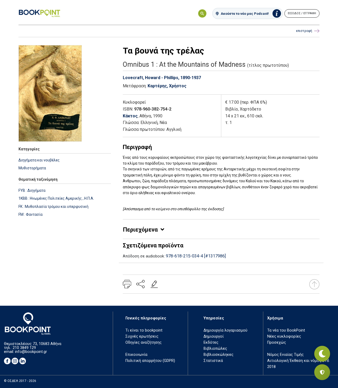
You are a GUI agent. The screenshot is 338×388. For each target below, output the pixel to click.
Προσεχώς (276, 342)
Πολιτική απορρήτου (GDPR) (150, 360)
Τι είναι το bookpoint (143, 330)
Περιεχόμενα (140, 229)
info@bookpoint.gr (31, 351)
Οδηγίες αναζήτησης (143, 342)
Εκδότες (211, 342)
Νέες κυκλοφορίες (284, 336)
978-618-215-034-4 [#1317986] (196, 255)
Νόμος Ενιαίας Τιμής (285, 354)
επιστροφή (304, 31)
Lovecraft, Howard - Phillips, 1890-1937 (162, 77)
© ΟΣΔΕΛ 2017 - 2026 (20, 381)
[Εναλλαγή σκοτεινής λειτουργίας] (322, 354)
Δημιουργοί (214, 336)
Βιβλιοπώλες (215, 348)
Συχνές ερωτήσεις (141, 336)
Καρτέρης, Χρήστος (167, 85)
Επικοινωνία (136, 354)
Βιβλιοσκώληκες (218, 354)
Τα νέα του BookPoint (286, 330)
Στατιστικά (213, 360)
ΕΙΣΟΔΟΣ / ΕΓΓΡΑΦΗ (302, 13)
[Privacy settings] (322, 372)
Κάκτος (130, 115)
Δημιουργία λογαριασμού (225, 330)
